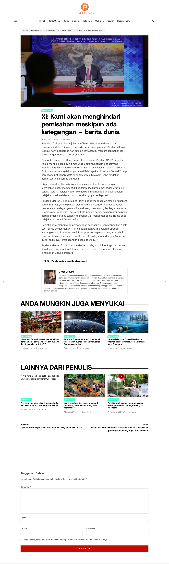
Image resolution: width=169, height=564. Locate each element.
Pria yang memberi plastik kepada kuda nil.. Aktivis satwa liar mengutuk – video (39, 404)
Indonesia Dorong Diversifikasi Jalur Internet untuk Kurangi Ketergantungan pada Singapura (126, 341)
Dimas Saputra (66, 139)
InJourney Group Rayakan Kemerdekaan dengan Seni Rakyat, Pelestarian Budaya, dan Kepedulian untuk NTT (40, 341)
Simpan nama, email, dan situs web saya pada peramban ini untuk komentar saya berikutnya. (65, 539)
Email (24, 528)
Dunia (66, 21)
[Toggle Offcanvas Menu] (15, 21)
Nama (24, 517)
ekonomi (76, 21)
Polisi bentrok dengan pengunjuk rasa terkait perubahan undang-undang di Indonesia (125, 405)
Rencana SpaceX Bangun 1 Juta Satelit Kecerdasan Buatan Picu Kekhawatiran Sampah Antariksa (82, 341)
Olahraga (99, 21)
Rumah (42, 21)
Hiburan (110, 21)
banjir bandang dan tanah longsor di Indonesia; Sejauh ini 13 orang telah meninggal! (81, 405)
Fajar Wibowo (43, 348)
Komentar (26, 487)
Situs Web (91, 528)
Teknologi (87, 21)
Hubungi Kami (123, 21)
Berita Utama (54, 21)
